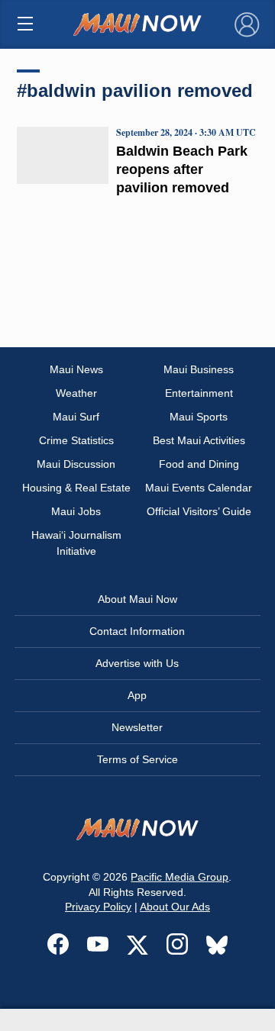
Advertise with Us (137, 663)
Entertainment (199, 393)
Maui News (76, 369)
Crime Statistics (76, 440)
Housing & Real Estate (76, 488)
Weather (76, 393)
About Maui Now (137, 599)
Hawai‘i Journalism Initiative (76, 543)
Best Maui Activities (199, 440)
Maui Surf (76, 417)
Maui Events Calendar (198, 488)
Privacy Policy (98, 907)
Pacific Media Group (179, 877)
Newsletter (137, 727)
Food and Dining (199, 464)
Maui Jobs (76, 511)
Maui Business (198, 369)
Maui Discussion (76, 464)
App (137, 695)
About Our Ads (175, 907)
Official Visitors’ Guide (199, 511)
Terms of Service (137, 759)
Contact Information (137, 631)
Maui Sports (199, 417)
